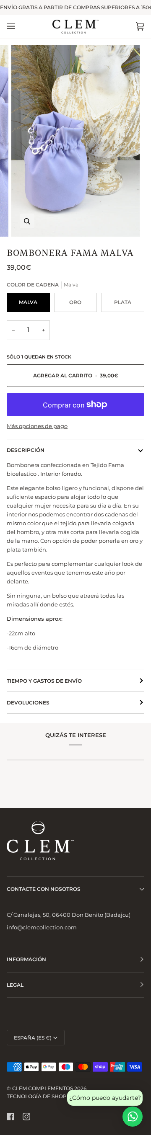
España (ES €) (33, 1037)
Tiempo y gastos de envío (44, 681)
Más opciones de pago (37, 426)
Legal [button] (15, 985)
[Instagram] (26, 1116)
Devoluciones (28, 702)
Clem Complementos (42, 1088)
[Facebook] (10, 1116)
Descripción (25, 450)
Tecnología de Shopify (41, 1096)
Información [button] (26, 959)
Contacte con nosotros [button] (44, 889)
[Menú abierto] (19, 26)
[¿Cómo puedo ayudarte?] (132, 1117)
